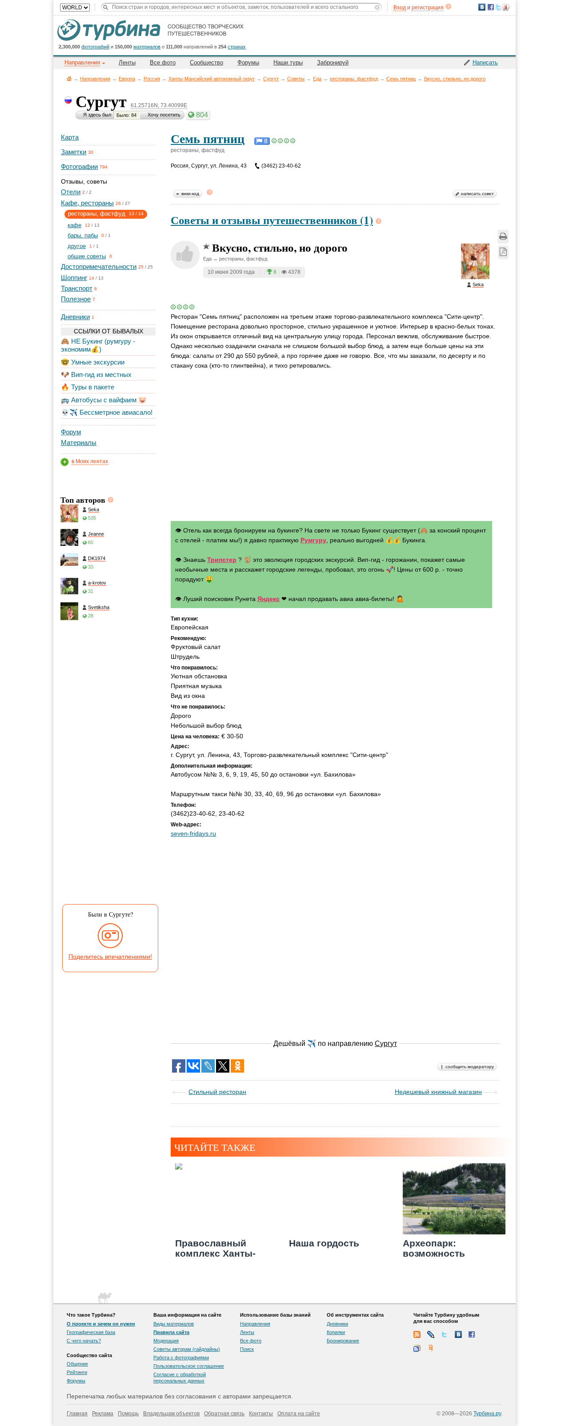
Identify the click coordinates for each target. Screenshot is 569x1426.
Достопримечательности (98, 266)
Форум (71, 432)
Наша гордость (324, 1243)
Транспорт (76, 288)
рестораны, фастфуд (354, 78)
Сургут (271, 78)
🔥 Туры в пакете (87, 387)
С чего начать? (84, 1340)
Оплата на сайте (298, 1413)
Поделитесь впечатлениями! (110, 956)
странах (237, 46)
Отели (70, 192)
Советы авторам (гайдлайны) (186, 1349)
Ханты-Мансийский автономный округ (211, 78)
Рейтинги (77, 1372)
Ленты (127, 62)
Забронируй (333, 62)
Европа (127, 78)
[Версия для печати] (503, 237)
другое (77, 246)
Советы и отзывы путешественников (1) (272, 220)
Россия (152, 78)
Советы (296, 78)
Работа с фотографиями (181, 1357)
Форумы (248, 62)
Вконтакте (458, 1334)
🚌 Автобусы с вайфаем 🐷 (104, 400)
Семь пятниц (401, 78)
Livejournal (430, 1334)
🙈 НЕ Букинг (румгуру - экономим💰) (98, 345)
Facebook (472, 1334)
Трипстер (221, 559)
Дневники (75, 316)
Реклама (102, 1413)
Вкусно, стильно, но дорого (454, 78)
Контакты (261, 1413)
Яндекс (268, 598)
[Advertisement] (107, 764)
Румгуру (313, 540)
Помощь (128, 1413)
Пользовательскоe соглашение (188, 1366)
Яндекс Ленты (430, 1348)
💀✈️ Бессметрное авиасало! (106, 412)
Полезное (76, 299)
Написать (485, 62)
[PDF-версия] (503, 252)
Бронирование (343, 1340)
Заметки (73, 152)
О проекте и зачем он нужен (101, 1323)
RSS (417, 1334)
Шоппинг (74, 277)
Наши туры (288, 62)
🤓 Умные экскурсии (92, 362)
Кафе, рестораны (87, 203)
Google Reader (417, 1348)
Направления (95, 78)
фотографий (95, 46)
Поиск (247, 1349)
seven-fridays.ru (193, 833)
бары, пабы (83, 235)
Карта (70, 137)
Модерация (166, 1340)
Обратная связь (224, 1413)
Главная (69, 78)
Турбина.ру (487, 1413)
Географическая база (91, 1332)
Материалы (78, 442)
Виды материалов (173, 1323)
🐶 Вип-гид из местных (96, 374)
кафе (74, 225)
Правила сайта (171, 1332)
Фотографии (79, 166)
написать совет (477, 193)
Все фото (163, 62)
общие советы (87, 256)
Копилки (336, 1332)
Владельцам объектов (171, 1413)
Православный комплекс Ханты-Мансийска (215, 1253)
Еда (317, 78)
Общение (77, 1363)
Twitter (444, 1334)
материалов (146, 46)
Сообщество (206, 62)
